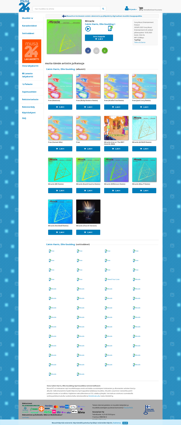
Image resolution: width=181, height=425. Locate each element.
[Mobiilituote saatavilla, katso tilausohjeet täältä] (110, 28)
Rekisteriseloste (30, 99)
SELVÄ (125, 423)
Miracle (137, 279)
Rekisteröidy (28, 107)
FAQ (24, 118)
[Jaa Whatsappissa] (105, 50)
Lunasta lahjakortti (27, 75)
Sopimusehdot (29, 91)
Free (52, 251)
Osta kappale (99, 37)
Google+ (23, 122)
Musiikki (26, 18)
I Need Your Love (113, 279)
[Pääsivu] (24, 6)
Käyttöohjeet (29, 112)
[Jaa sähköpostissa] (96, 50)
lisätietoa (117, 423)
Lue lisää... (26, 417)
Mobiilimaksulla (94, 396)
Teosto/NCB (128, 408)
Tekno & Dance (139, 42)
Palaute (28, 84)
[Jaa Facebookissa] (88, 50)
